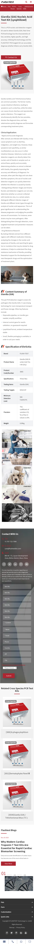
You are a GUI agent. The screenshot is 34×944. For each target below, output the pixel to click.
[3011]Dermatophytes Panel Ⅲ (17, 773)
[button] (7, 873)
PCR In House (13, 8)
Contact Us (11, 57)
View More (8, 864)
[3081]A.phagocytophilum (17, 732)
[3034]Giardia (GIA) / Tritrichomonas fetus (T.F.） (17, 816)
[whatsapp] (21, 941)
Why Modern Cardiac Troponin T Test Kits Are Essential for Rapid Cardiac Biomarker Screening (16, 846)
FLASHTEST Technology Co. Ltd (20, 921)
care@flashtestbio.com (13, 548)
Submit (8, 676)
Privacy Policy (20, 927)
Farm (3, 907)
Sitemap (11, 927)
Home (4, 7)
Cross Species (19, 8)
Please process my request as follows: (14, 665)
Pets (9, 7)
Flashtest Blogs (9, 830)
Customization (6, 912)
